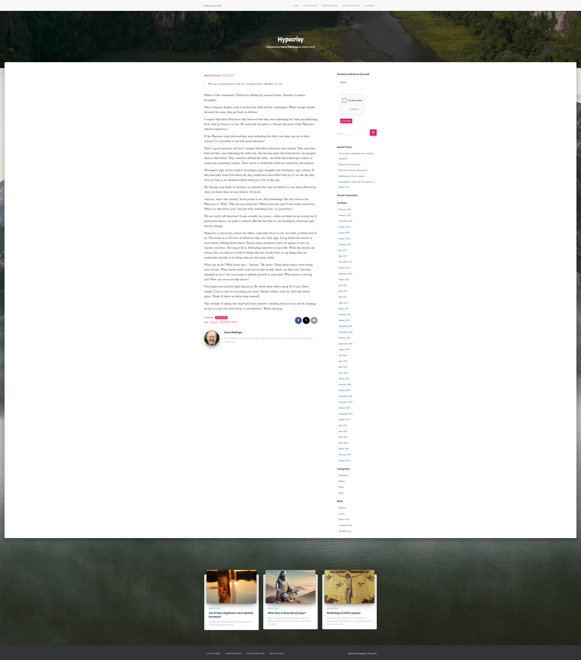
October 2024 (344, 226)
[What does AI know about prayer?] (290, 586)
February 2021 (345, 314)
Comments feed (345, 525)
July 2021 (343, 285)
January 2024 (344, 238)
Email (343, 82)
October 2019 (344, 407)
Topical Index (310, 5)
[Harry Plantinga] (211, 337)
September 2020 (346, 343)
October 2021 (344, 267)
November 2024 (345, 220)
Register (342, 507)
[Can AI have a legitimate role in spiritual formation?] (231, 586)
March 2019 (344, 448)
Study (341, 492)
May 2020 (343, 366)
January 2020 (344, 390)
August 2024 (344, 232)
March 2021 (344, 308)
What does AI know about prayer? (353, 170)
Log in (341, 513)
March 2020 (344, 378)
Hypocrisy (214, 322)
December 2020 (345, 326)
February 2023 (345, 244)
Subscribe (369, 5)
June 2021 (343, 291)
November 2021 (345, 261)
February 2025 (345, 215)
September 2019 (346, 413)
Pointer (342, 481)
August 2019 (344, 419)
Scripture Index (330, 5)
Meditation (221, 317)
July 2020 (343, 355)
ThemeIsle (372, 653)
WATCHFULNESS (228, 322)
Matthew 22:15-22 (222, 75)
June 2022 (343, 250)
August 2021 (344, 279)
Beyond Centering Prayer (349, 164)
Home (296, 5)
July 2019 (343, 425)
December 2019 (345, 396)
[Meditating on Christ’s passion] (349, 586)
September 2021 (346, 273)
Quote (341, 486)
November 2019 (345, 402)
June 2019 (343, 431)
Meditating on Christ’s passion (351, 176)
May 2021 (343, 296)
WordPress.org (345, 531)
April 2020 (343, 372)
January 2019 (344, 460)
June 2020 (343, 361)
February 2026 (345, 209)
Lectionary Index (351, 5)
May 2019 (343, 437)
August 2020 (344, 349)
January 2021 (344, 320)
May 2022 (343, 256)
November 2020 (345, 332)
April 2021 (343, 302)
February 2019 (345, 454)
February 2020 (345, 384)
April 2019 (343, 442)
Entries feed (344, 519)
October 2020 (344, 337)
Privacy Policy (277, 653)
